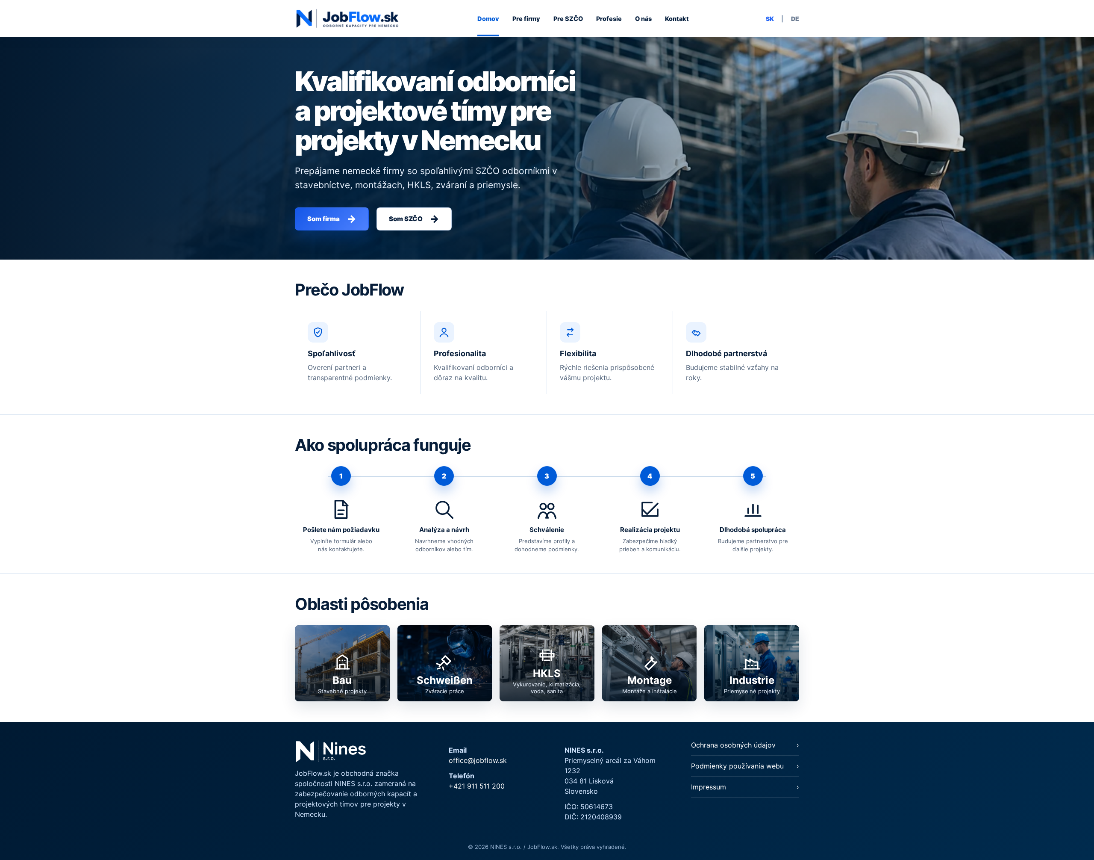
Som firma (331, 219)
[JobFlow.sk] (347, 18)
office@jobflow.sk (478, 760)
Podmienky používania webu (737, 766)
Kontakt (677, 19)
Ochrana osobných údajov (733, 745)
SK (770, 18)
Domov (488, 19)
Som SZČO (414, 219)
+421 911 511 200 (477, 786)
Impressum (708, 787)
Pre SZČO (568, 19)
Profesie (609, 19)
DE (795, 18)
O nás (643, 19)
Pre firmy (526, 19)
